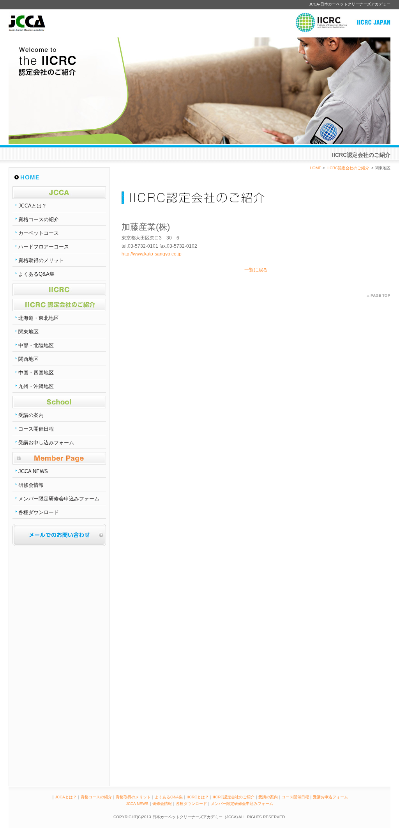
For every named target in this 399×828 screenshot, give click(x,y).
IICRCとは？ (198, 797)
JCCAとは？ (32, 206)
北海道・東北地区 (38, 318)
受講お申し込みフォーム (46, 442)
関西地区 (28, 359)
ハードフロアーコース (43, 247)
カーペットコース (38, 233)
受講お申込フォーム (330, 797)
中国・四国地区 (36, 373)
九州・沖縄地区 (36, 386)
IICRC (59, 290)
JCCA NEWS (33, 471)
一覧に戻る (256, 270)
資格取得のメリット (41, 260)
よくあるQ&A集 (36, 274)
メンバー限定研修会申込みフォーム (58, 499)
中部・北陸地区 (36, 345)
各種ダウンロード (38, 512)
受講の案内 (31, 415)
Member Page (59, 458)
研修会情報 (31, 485)
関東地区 (28, 332)
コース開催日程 (36, 429)
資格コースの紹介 (38, 219)
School (59, 402)
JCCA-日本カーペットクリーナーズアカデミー (349, 4)
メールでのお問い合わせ (59, 535)
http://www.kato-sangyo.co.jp (152, 254)
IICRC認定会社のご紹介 (59, 305)
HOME (59, 177)
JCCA (59, 192)
